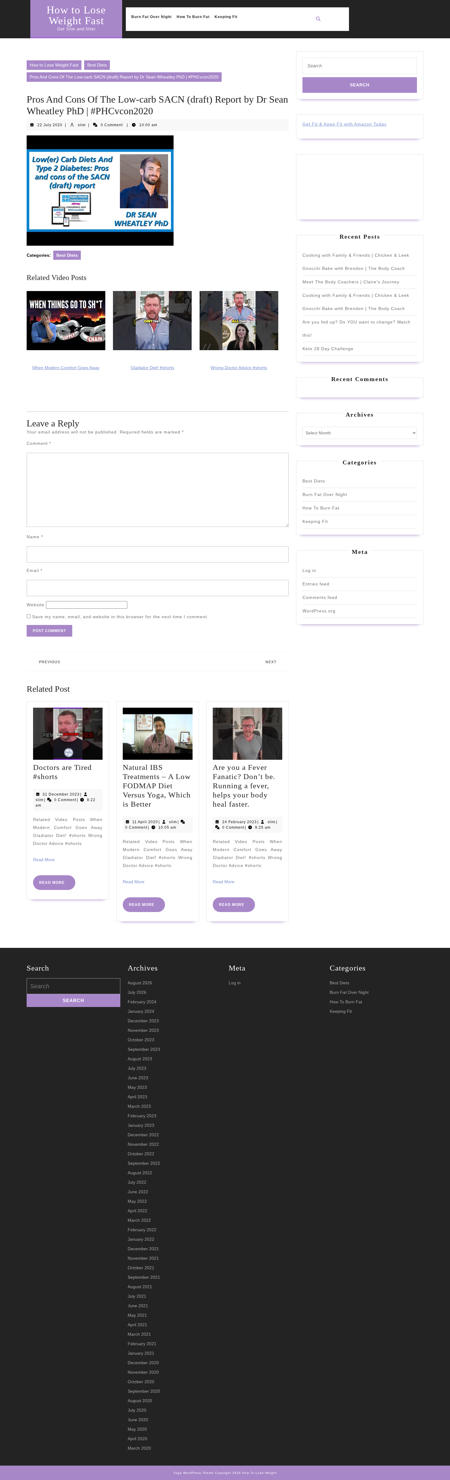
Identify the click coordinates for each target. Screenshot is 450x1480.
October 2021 (141, 1267)
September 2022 (144, 1163)
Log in (309, 570)
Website (35, 604)
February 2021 (142, 1343)
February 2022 (142, 1229)
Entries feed (315, 583)
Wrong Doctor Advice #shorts (239, 367)
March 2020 (139, 1448)
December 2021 (143, 1248)
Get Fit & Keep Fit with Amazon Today (344, 124)
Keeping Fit (226, 17)
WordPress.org (319, 610)
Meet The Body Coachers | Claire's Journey (350, 281)
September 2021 (144, 1277)
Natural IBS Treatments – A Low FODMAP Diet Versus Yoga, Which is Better (157, 785)
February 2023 (142, 1115)
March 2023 (139, 1106)
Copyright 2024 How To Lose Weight (246, 1472)
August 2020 (140, 1400)
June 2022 (138, 1191)
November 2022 (143, 1144)
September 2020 (144, 1391)
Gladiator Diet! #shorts (152, 367)
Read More (44, 859)
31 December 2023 (61, 794)
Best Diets (97, 64)
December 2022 (143, 1134)
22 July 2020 (49, 125)
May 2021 (137, 1315)
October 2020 (141, 1381)
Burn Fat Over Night (151, 17)
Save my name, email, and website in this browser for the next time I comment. (120, 616)
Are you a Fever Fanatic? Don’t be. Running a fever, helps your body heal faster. (244, 785)
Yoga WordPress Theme (193, 1472)
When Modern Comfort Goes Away (65, 367)
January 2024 (141, 1011)
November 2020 (143, 1372)
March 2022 (139, 1220)
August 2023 (140, 1058)
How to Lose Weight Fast (76, 15)
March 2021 (139, 1334)
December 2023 (143, 1020)
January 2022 (141, 1239)
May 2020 (137, 1429)
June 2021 (138, 1305)
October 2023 (141, 1039)
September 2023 (144, 1049)
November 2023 (143, 1030)
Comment (39, 443)
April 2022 (137, 1210)
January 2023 (141, 1125)
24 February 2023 (239, 822)
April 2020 (137, 1438)
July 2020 (137, 1410)
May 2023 (137, 1087)
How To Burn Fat (193, 17)
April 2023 (137, 1096)
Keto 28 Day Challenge (328, 348)
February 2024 (142, 1001)
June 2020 (138, 1419)
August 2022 (140, 1172)
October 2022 (141, 1153)
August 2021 (140, 1286)
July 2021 (137, 1296)
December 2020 (143, 1362)
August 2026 (140, 982)
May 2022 (137, 1201)
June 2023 (138, 1077)
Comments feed (319, 597)
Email (34, 570)
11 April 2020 (145, 822)
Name (35, 536)
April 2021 (137, 1324)
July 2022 (137, 1182)
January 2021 (141, 1353)
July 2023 (137, 1068)
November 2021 (143, 1258)
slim (82, 125)
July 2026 (137, 992)
